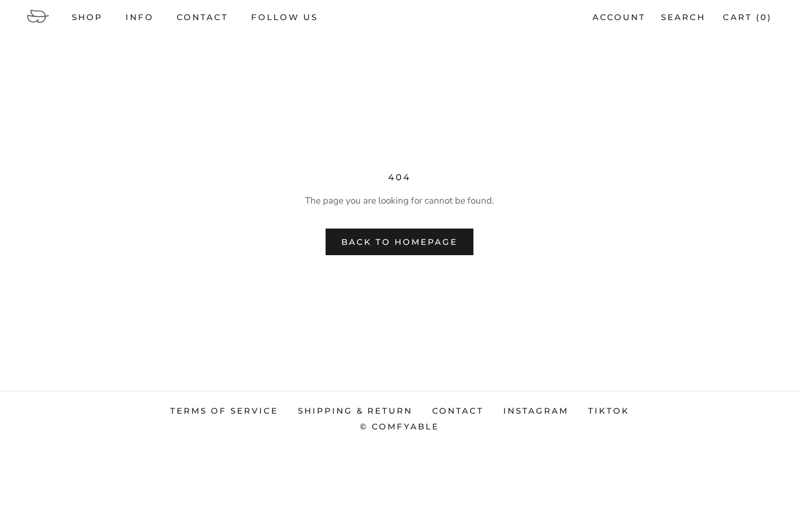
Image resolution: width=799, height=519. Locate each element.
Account (619, 17)
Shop (87, 17)
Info (140, 17)
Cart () (747, 17)
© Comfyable (399, 426)
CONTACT (202, 17)
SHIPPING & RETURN (355, 411)
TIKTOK (608, 411)
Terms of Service (224, 411)
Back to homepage (399, 242)
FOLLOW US (284, 17)
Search (683, 17)
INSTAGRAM (536, 411)
